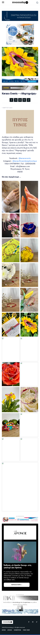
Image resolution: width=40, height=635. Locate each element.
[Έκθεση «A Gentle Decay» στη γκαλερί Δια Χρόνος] (20, 552)
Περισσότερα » (16, 585)
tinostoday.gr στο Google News (21, 602)
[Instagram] (32, 622)
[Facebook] (11, 100)
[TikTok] (36, 622)
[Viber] (24, 100)
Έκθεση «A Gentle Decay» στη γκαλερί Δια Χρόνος (17, 566)
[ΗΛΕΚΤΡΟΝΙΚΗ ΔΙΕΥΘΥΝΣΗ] (20, 100)
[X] (16, 100)
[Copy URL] (28, 100)
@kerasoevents (25, 158)
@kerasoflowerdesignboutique (24, 161)
